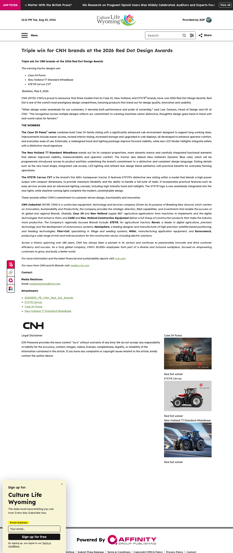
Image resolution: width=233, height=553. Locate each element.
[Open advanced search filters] (192, 35)
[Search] (184, 35)
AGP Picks (10, 5)
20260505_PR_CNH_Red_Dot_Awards (49, 297)
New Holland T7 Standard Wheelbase (48, 311)
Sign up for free (34, 537)
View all (225, 4)
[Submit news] (10, 265)
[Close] (61, 484)
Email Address (18, 522)
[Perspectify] (10, 272)
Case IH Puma (33, 306)
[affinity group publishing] (10, 280)
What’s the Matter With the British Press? (41, 5)
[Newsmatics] (10, 288)
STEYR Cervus (33, 302)
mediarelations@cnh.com (44, 283)
